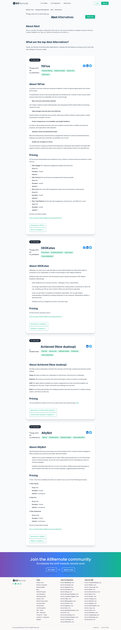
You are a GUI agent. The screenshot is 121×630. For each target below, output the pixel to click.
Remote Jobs (40, 582)
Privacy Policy (105, 627)
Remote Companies (41, 585)
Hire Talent (51, 570)
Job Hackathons (40, 594)
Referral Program (41, 592)
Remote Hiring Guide (42, 601)
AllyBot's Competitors (37, 541)
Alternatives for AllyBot (37, 536)
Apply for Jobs (68, 570)
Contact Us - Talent (41, 615)
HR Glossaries (40, 605)
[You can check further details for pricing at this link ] (45, 218)
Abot (52, 9)
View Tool (90, 17)
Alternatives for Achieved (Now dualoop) (42, 410)
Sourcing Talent (40, 603)
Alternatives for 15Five (37, 225)
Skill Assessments (41, 596)
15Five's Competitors (37, 229)
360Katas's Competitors (38, 328)
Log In (97, 3)
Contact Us (96, 627)
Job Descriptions (41, 608)
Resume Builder (40, 587)
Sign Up (105, 3)
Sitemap (38, 619)
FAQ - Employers (41, 612)
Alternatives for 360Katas (38, 324)
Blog (37, 589)
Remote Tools (30, 9)
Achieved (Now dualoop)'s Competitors (42, 414)
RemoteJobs (67, 582)
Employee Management (42, 9)
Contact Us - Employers (42, 617)
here (77, 403)
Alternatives (58, 9)
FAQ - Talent (39, 610)
